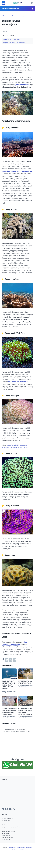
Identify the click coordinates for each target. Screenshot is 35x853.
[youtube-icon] (10, 809)
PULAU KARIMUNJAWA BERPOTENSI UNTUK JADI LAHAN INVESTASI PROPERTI (25, 711)
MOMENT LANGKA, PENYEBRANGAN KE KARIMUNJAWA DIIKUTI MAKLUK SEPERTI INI (8, 685)
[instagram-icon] (6, 809)
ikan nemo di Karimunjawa (18, 382)
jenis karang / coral (22, 85)
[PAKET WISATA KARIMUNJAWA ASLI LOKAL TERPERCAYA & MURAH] (17, 3)
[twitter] (10, 660)
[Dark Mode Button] (32, 3)
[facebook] (6, 660)
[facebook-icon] (3, 809)
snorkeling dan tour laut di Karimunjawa (17, 171)
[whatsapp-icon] (14, 809)
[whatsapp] (14, 660)
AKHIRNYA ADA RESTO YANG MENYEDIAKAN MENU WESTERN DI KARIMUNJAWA (9, 711)
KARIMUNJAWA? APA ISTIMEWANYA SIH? (25, 682)
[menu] (3, 3)
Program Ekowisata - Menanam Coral (14, 42)
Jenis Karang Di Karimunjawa (11, 39)
